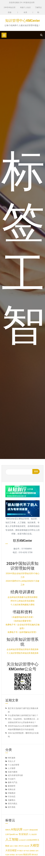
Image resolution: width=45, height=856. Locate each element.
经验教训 (11, 793)
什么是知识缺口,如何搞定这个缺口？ (23, 715)
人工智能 (11, 839)
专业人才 (11, 761)
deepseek (33, 830)
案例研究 (11, 786)
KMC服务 (12, 758)
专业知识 (23, 834)
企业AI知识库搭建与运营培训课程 (23, 597)
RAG (16, 834)
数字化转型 (19, 855)
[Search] (41, 35)
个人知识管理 (13, 765)
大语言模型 (11, 850)
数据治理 (27, 854)
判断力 (16, 846)
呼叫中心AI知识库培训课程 (22, 601)
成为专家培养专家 (15, 775)
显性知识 (34, 855)
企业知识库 (22, 840)
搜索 (36, 471)
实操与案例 (12, 772)
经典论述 (11, 789)
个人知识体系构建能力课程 (22, 604)
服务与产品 (12, 782)
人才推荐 (11, 768)
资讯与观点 (12, 803)
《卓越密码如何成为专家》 (22, 617)
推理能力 (13, 855)
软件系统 (11, 807)
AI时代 (7, 830)
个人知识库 (33, 834)
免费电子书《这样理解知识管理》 (23, 632)
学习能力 (20, 851)
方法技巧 (11, 779)
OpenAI (12, 834)
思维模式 (32, 851)
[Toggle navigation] (4, 35)
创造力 (12, 846)
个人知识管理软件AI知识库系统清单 (22, 653)
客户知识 (26, 851)
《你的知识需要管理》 (22, 621)
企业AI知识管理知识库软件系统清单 (22, 649)
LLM (7, 834)
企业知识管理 (31, 840)
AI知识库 (17, 829)
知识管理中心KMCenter (22, 21)
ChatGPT (26, 830)
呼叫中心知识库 (24, 846)
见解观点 (11, 800)
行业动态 (11, 796)
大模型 (34, 845)
